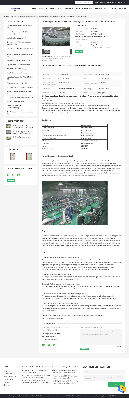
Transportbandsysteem (26, 16)
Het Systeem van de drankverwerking (20, 112)
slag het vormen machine (15, 102)
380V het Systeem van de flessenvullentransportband (85, 315)
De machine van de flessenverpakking (20, 91)
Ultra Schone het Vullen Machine (18, 73)
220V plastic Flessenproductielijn (56, 315)
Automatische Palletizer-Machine (18, 97)
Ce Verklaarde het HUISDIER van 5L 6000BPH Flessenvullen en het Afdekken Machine (36, 382)
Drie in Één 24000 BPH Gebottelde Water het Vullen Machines (36, 371)
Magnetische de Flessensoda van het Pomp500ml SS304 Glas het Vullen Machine (65, 372)
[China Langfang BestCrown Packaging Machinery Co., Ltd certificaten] (12, 156)
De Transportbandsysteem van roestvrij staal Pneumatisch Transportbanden (23, 133)
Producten (43, 9)
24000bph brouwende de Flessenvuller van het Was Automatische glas (66, 382)
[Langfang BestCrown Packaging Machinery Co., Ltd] (15, 9)
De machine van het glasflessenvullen (20, 54)
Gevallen (122, 9)
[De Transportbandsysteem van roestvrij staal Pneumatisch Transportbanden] (8, 132)
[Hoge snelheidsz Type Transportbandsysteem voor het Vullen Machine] (8, 126)
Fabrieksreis (68, 9)
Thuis (6, 16)
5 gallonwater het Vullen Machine (18, 65)
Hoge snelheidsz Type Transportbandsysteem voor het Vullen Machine (23, 127)
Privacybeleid (13, 396)
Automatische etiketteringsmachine (19, 87)
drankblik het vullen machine (16, 61)
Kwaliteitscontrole (84, 9)
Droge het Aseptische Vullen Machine (20, 77)
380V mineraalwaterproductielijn (52, 318)
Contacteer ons (101, 9)
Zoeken (96, 2)
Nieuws (113, 9)
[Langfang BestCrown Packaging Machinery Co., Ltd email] (9, 175)
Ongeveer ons (55, 9)
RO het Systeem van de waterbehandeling (15, 107)
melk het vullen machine (15, 69)
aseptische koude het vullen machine (20, 48)
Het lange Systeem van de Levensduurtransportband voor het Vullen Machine (24, 139)
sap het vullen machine (15, 38)
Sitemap (7, 385)
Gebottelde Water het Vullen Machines (20, 26)
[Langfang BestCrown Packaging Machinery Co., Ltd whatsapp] (14, 175)
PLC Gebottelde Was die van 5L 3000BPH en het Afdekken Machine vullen (36, 376)
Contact (79, 51)
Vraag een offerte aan (107, 2)
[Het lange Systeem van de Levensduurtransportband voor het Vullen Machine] (8, 138)
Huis (34, 9)
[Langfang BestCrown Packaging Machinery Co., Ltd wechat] (19, 175)
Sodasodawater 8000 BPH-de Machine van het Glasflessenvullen (66, 377)
